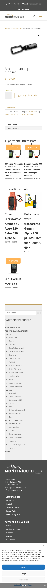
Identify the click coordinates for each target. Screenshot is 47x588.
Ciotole (11, 430)
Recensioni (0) (13, 128)
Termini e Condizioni (13, 507)
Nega (23, 573)
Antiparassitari (14, 427)
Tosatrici (12, 448)
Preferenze (23, 580)
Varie (7, 451)
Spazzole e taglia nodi (17, 444)
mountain (30, 114)
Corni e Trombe (14, 358)
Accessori (19, 28)
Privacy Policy (11, 511)
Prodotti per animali (15, 420)
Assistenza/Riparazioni (16, 331)
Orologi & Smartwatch (17, 410)
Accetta (23, 567)
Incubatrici (12, 441)
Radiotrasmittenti (15, 413)
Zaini (10, 417)
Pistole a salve (14, 376)
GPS (10, 406)
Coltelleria (12, 355)
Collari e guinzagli (15, 434)
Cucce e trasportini (15, 437)
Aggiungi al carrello (27, 95)
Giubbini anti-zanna (16, 372)
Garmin (12, 28)
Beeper (11, 341)
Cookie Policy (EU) (13, 514)
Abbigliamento (12, 327)
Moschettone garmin (18, 114)
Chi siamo (10, 500)
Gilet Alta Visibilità (15, 365)
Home (7, 28)
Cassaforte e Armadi (16, 348)
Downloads (10, 540)
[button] (43, 546)
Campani (12, 344)
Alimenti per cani (15, 423)
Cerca (39, 313)
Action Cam (13, 337)
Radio (11, 380)
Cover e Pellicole (15, 397)
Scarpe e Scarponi (15, 383)
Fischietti (12, 362)
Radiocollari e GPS (15, 400)
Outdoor (9, 403)
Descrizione (12, 124)
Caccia (8, 334)
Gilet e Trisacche (15, 369)
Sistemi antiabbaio (15, 387)
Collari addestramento (17, 351)
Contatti (9, 504)
